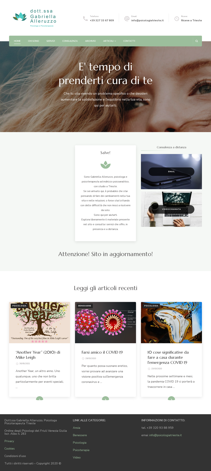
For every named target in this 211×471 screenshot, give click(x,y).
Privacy (9, 441)
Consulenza (70, 41)
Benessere (84, 305)
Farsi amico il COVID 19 (102, 352)
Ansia (76, 428)
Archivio (90, 41)
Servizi (50, 41)
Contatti (129, 41)
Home (17, 41)
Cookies (9, 449)
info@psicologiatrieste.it (147, 20)
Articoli (108, 41)
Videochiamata (171, 209)
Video (77, 457)
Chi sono (33, 41)
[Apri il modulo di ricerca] (196, 41)
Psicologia (19, 305)
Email (171, 171)
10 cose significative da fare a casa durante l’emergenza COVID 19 (168, 357)
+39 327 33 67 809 (102, 20)
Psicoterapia (81, 450)
